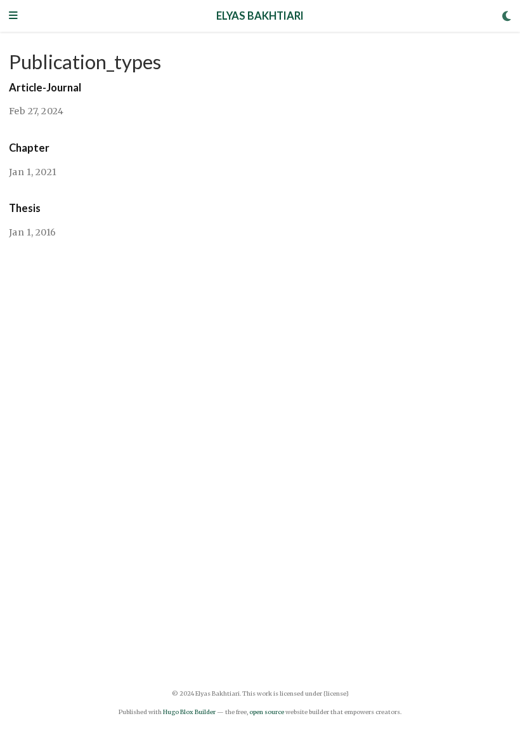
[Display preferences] (506, 16)
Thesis (25, 208)
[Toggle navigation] (13, 16)
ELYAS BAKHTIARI (260, 16)
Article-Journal (45, 87)
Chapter (29, 148)
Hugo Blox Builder (189, 712)
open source (266, 712)
